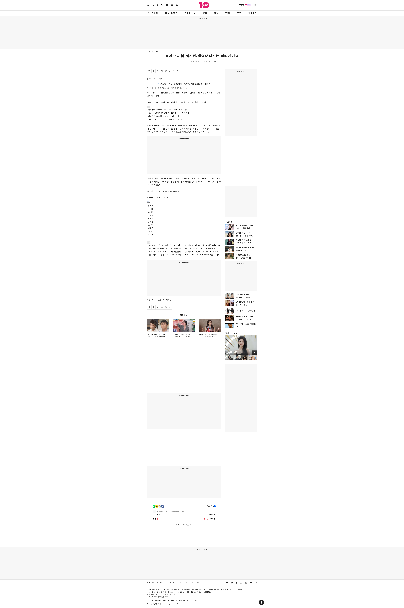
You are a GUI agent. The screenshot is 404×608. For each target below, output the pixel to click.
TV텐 (227, 13)
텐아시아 (158, 604)
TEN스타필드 (171, 13)
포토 (239, 13)
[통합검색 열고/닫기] (255, 5)
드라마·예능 (190, 13)
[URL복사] (170, 71)
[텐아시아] (204, 5)
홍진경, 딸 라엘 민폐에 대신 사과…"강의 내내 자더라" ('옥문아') (183, 336)
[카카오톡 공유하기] (149, 71)
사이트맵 (194, 600)
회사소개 (150, 600)
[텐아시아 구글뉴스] (177, 5)
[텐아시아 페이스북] (157, 5)
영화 (216, 13)
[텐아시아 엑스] (162, 5)
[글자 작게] (178, 71)
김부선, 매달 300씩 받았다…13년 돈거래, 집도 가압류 (244, 235)
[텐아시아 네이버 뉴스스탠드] (172, 5)
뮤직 (205, 13)
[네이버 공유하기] (162, 71)
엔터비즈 (252, 13)
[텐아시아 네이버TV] (153, 5)
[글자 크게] (174, 71)
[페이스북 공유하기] (153, 71)
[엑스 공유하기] (157, 71)
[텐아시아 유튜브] (148, 5)
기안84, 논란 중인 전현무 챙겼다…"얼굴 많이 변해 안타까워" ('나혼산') (157, 336)
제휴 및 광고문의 (184, 600)
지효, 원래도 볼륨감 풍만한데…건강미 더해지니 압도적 (243, 297)
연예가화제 (152, 13)
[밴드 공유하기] (166, 71)
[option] (241, 345)
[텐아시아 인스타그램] (167, 5)
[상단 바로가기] (261, 602)
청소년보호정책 (172, 600)
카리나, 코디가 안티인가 (245, 311)
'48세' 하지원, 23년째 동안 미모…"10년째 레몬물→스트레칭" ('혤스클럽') (208, 336)
